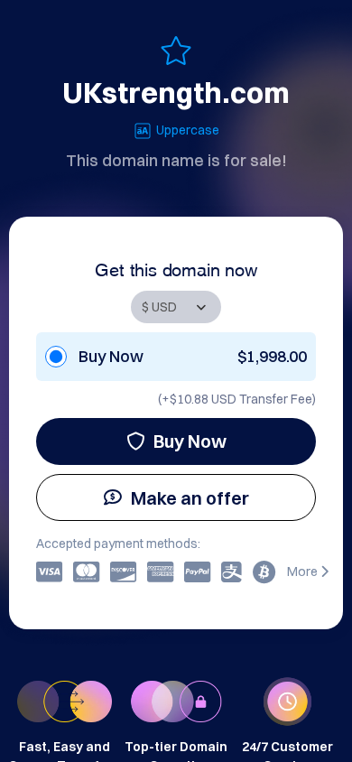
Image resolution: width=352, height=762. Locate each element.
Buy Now (190, 441)
